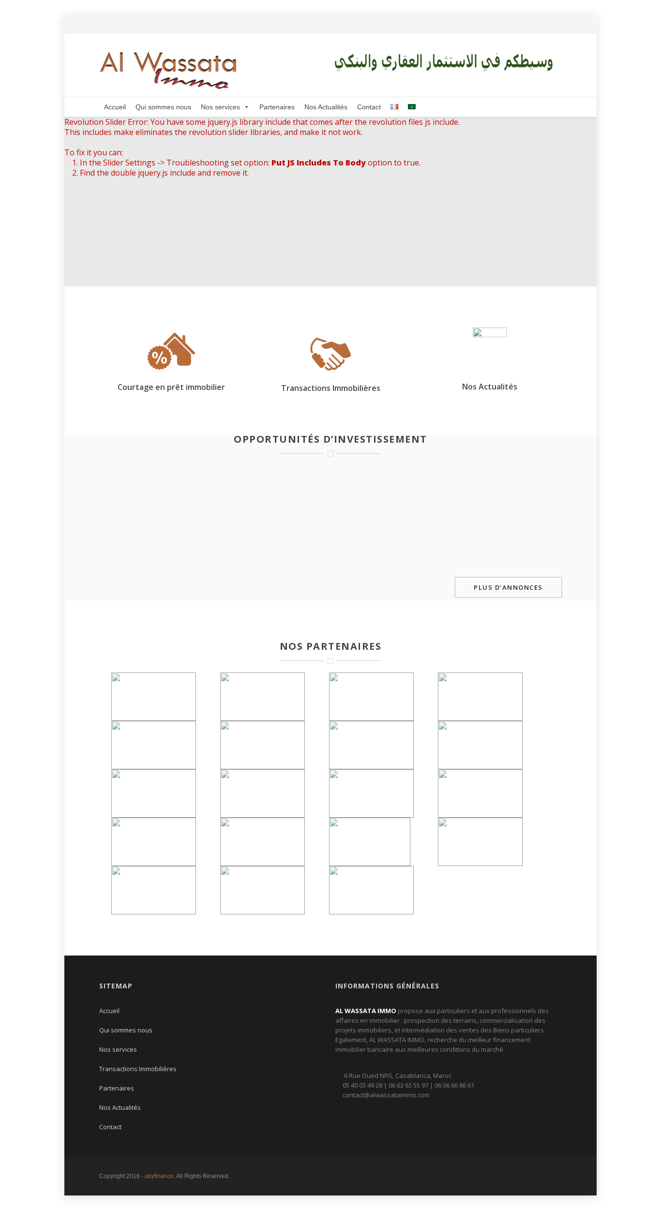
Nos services (220, 107)
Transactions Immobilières (330, 388)
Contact (369, 107)
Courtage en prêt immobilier (171, 387)
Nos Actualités (325, 107)
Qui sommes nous (163, 107)
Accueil (115, 107)
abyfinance (159, 1176)
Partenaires (277, 107)
